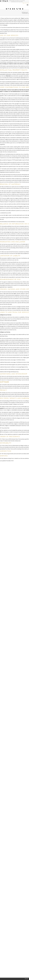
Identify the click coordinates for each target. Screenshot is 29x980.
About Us (26, 978)
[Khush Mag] (1, 72)
